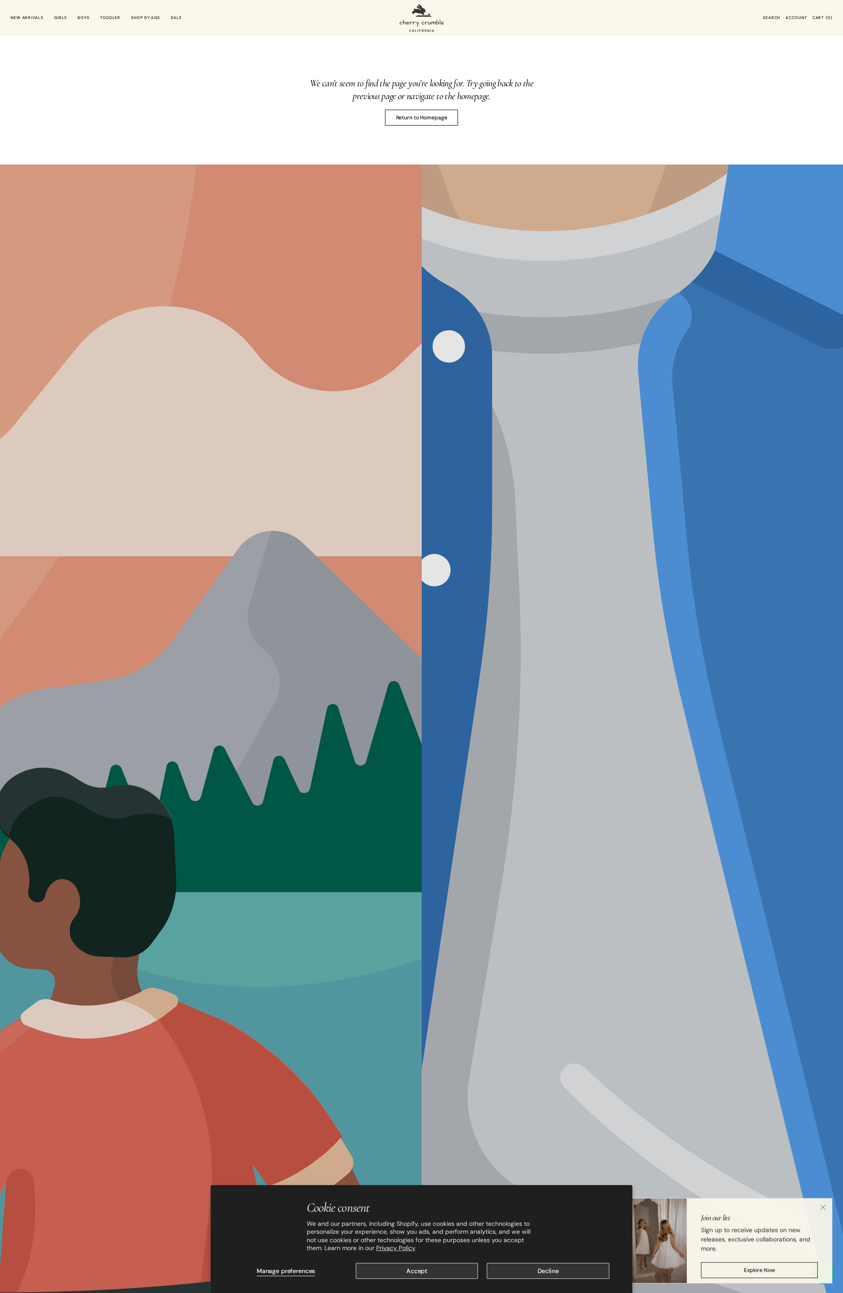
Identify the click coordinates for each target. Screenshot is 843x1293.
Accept (416, 1271)
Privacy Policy (396, 1248)
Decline (548, 1271)
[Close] (823, 1206)
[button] (771, 18)
